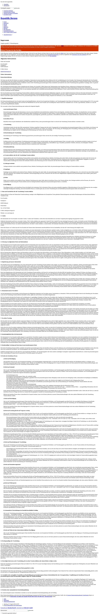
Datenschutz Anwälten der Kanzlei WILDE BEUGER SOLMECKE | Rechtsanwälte (31, 596)
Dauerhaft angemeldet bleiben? (9, 613)
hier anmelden (53, 56)
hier (62, 45)
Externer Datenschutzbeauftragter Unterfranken (78, 595)
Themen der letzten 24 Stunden (10, 13)
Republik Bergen (9, 18)
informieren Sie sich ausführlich (79, 54)
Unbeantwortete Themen (9, 12)
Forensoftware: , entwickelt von (17, 607)
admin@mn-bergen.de (6, 71)
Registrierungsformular (53, 54)
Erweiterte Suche (7, 14)
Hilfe (62, 53)
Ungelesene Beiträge (8, 10)
